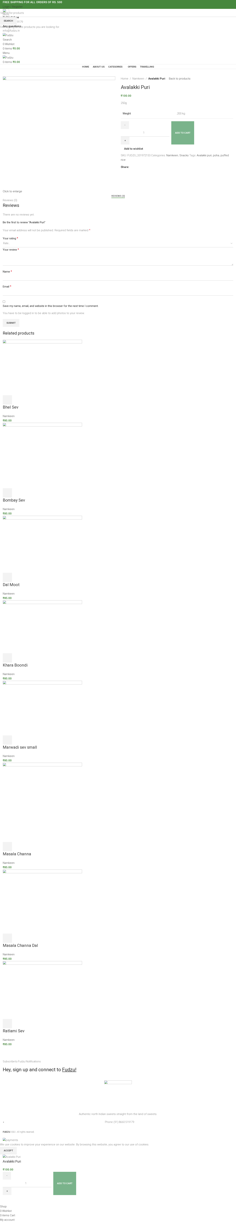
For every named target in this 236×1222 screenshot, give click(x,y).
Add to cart (182, 132)
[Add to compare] (7, 1199)
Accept (8, 1150)
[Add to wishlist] (17, 1199)
